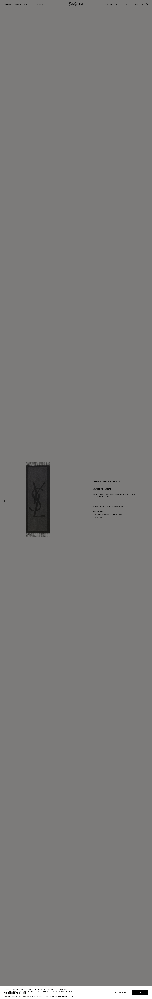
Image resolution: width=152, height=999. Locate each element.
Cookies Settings (119, 992)
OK (140, 992)
